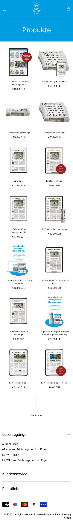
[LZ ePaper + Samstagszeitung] (54, 208)
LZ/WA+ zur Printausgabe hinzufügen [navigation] (25, 460)
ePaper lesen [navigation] (10, 443)
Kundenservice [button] (14, 474)
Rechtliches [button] (12, 488)
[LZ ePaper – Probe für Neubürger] (18, 311)
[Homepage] (36, 9)
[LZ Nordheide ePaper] (18, 362)
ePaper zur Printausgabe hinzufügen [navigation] (24, 449)
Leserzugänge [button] (14, 434)
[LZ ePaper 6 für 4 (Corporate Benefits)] (18, 260)
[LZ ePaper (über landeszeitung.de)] (18, 208)
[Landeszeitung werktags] (54, 112)
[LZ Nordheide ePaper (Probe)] (54, 362)
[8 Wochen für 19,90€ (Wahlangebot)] (18, 61)
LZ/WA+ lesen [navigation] (10, 454)
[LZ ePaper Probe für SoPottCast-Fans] (54, 260)
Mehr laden (36, 415)
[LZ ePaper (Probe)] (54, 160)
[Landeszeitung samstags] (18, 112)
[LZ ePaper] (18, 160)
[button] (4, 9)
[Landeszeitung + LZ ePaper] (54, 61)
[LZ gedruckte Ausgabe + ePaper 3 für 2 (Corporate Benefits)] (54, 311)
